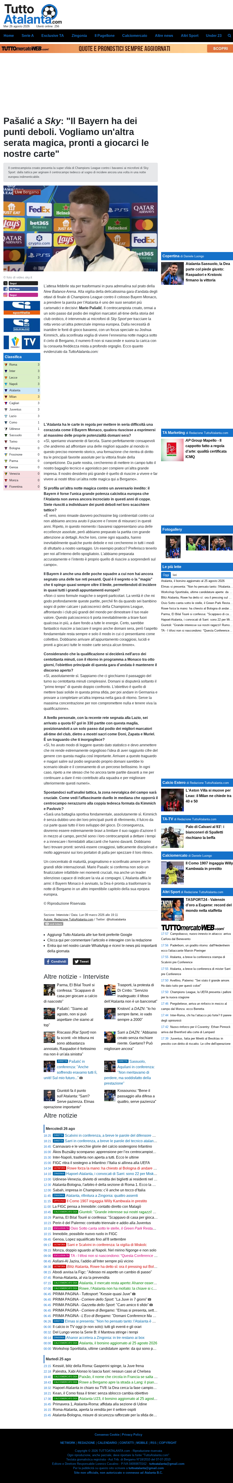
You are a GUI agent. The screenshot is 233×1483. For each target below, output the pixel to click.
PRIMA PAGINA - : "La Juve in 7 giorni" (100, 1299)
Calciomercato (174, 855)
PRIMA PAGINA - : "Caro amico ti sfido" (101, 1305)
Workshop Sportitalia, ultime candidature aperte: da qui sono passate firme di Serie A (121, 1348)
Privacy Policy (132, 1434)
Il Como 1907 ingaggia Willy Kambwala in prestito (100, 1201)
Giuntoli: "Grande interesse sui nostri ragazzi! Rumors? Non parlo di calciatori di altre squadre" (142, 1212)
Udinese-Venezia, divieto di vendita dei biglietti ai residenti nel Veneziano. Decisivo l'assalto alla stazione (138, 1179)
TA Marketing (173, 433)
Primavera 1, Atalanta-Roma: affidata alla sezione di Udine (100, 1404)
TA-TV (168, 819)
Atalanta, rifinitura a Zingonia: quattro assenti (96, 1196)
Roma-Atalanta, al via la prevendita (81, 1277)
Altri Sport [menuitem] (189, 36)
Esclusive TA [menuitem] (52, 36)
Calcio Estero (174, 783)
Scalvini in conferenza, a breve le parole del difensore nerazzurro (112, 1135)
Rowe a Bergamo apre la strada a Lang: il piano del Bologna (115, 1382)
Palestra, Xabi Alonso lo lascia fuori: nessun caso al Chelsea (102, 1371)
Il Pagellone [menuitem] (105, 36)
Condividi (58, 961)
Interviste (62, 915)
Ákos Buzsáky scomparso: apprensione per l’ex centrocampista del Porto (111, 1152)
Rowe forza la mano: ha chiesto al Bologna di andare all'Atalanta (112, 1168)
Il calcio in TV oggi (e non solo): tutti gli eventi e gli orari (97, 1327)
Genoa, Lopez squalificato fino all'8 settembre (89, 1239)
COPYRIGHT (168, 1443)
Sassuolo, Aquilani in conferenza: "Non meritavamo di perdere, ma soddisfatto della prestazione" (129, 1072)
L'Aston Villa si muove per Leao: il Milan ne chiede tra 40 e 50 (208, 795)
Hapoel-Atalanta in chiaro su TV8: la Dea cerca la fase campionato (106, 1388)
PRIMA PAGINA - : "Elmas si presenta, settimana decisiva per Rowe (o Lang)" (131, 1310)
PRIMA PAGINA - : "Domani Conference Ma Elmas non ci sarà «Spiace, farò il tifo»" (134, 1316)
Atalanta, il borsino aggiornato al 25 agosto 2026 (105, 1343)
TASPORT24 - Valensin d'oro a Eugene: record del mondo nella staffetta (209, 905)
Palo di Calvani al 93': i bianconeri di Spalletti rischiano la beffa (205, 832)
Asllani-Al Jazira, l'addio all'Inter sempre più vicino (93, 1261)
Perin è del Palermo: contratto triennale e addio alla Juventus (102, 1223)
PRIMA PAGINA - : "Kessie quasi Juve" (92, 1294)
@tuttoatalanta (116, 919)
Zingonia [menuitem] (79, 36)
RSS (153, 1443)
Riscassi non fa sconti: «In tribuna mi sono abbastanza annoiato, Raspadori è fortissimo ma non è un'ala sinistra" (70, 1043)
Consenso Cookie (107, 1434)
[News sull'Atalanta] (32, 14)
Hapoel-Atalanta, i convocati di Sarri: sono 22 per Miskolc (106, 1174)
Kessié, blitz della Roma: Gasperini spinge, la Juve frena (98, 1366)
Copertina (171, 256)
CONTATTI (126, 1443)
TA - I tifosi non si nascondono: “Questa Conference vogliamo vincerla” (119, 1256)
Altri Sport (171, 892)
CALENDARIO (107, 1443)
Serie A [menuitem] (28, 36)
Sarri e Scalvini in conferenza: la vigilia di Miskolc (100, 1245)
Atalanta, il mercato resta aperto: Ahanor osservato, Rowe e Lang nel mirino (127, 1283)
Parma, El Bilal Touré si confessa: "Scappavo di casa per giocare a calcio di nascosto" (122, 1217)
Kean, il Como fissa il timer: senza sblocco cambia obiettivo (100, 1393)
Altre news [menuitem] (164, 36)
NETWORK (67, 1443)
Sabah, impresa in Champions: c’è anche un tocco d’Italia (99, 1190)
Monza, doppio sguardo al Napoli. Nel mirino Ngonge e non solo (104, 1250)
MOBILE (142, 1443)
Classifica (13, 357)
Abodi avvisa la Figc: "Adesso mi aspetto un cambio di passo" (102, 1272)
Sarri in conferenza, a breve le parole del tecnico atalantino (107, 1141)
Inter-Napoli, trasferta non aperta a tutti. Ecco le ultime (96, 1157)
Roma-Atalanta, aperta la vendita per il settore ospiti (94, 1410)
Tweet (84, 961)
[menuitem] (229, 36)
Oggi (166, 575)
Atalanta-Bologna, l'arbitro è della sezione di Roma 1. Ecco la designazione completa (121, 1185)
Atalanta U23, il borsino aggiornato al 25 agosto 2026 (109, 1399)
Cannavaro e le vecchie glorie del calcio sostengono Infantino (102, 1146)
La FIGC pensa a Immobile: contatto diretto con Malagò (97, 1206)
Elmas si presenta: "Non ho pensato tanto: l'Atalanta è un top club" (112, 1321)
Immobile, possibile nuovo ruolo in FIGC (85, 1234)
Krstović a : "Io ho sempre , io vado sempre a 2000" (136, 1014)
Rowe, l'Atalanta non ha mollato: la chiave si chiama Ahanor (115, 1288)
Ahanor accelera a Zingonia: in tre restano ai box (99, 1338)
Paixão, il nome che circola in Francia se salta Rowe (109, 1377)
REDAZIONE (86, 1443)
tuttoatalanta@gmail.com (167, 1463)
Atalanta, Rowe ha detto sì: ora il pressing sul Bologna (108, 1267)
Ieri (175, 575)
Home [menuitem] (9, 36)
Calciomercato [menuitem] (134, 36)
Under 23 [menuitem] (214, 36)
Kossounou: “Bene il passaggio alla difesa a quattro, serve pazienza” (136, 1096)
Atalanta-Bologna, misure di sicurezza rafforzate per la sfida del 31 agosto (112, 1415)
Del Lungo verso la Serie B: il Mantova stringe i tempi (95, 1332)
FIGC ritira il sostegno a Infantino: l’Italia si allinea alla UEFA (101, 1163)
